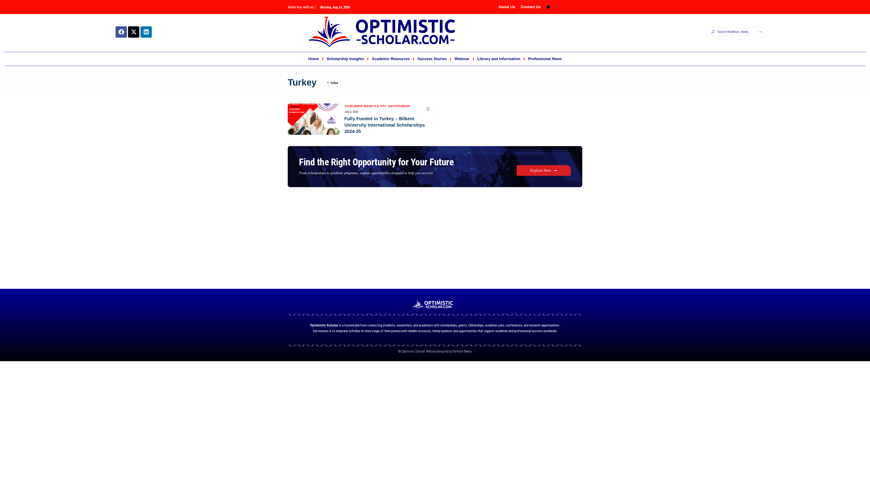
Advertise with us (301, 7)
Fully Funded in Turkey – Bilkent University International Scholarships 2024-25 (384, 125)
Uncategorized (399, 106)
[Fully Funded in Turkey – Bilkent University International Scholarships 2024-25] (314, 119)
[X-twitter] (133, 32)
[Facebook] (121, 32)
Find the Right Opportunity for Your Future (376, 162)
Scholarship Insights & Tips (365, 106)
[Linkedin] (146, 32)
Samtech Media (462, 351)
